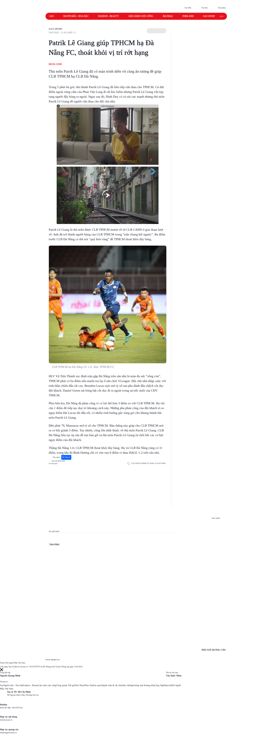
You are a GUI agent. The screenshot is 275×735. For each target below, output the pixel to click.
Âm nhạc (168, 16)
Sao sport (209, 16)
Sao (51, 16)
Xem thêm (54, 544)
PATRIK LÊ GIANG (147, 463)
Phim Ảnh (88, 685)
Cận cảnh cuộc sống (140, 16)
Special (168, 685)
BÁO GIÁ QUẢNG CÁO (214, 650)
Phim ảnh (188, 16)
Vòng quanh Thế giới (65, 685)
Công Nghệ (160, 685)
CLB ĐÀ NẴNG (160, 463)
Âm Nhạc (79, 685)
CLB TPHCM (136, 463)
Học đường (128, 685)
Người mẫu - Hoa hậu (75, 16)
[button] (156, 30)
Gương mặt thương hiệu (144, 685)
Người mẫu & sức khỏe (112, 685)
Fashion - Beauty (108, 16)
